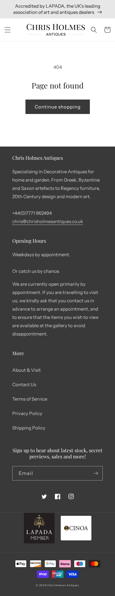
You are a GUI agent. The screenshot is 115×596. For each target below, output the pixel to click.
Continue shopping (58, 107)
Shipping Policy (28, 428)
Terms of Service (29, 399)
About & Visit (26, 370)
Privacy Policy (27, 413)
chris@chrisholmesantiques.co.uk (47, 221)
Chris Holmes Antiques (63, 585)
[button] (7, 30)
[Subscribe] (95, 473)
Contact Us (24, 384)
